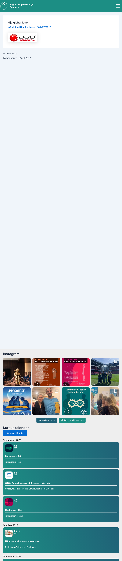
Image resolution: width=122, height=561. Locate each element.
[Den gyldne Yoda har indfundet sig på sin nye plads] (46, 401)
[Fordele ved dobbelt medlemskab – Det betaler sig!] (76, 401)
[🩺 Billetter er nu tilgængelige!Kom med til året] (17, 401)
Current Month (15, 433)
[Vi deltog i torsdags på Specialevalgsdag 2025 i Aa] (105, 401)
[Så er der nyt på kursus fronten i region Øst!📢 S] (76, 372)
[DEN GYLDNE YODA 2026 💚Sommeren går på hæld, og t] (17, 372)
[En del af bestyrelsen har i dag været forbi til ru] (105, 372)
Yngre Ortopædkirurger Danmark (22, 5)
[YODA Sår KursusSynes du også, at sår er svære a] (46, 372)
